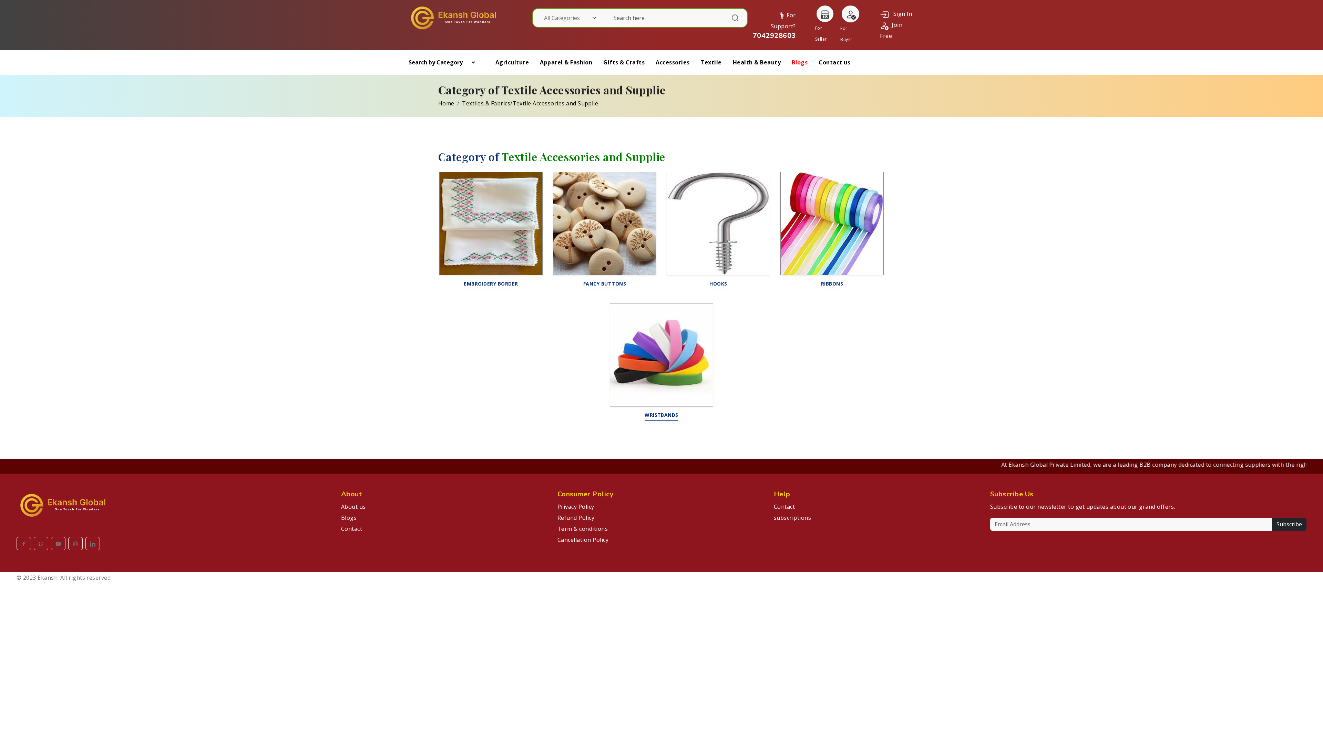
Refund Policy (575, 517)
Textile (710, 62)
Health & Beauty (757, 62)
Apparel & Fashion (566, 62)
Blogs (800, 62)
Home (446, 103)
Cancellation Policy (582, 540)
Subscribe (1289, 524)
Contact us (834, 62)
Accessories (672, 62)
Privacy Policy (575, 506)
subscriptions (792, 517)
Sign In (900, 14)
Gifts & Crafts (624, 62)
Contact (351, 529)
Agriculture (512, 62)
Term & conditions (582, 529)
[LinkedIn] (92, 543)
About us (353, 506)
